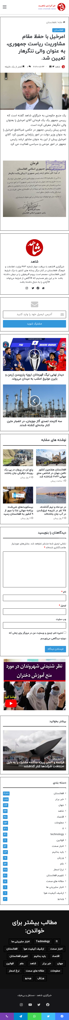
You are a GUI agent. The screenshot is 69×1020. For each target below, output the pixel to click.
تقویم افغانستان (55, 875)
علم (62, 863)
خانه (60, 22)
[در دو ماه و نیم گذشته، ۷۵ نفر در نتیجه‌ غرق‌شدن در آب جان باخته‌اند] (51, 495)
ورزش (60, 858)
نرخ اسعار (59, 869)
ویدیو (61, 899)
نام (63, 592)
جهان (61, 805)
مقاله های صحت (55, 881)
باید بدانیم (58, 852)
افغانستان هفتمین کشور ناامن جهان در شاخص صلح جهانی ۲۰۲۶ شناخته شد (51, 473)
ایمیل (62, 605)
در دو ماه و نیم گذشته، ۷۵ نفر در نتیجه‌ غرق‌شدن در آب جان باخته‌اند (51, 510)
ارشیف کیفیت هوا (54, 893)
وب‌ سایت (61, 619)
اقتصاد (60, 817)
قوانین (60, 840)
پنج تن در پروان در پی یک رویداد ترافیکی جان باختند (18, 471)
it (63, 828)
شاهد (57, 66)
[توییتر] (32, 288)
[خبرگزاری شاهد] (51, 7)
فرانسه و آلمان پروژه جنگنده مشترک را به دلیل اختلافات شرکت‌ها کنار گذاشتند (35, 764)
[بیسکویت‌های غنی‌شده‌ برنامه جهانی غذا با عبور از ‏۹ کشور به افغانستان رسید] (18, 495)
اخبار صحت (58, 846)
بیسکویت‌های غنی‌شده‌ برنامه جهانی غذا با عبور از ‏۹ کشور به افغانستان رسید (18, 510)
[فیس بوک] (37, 288)
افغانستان (51, 22)
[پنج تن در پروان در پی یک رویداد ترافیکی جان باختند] (18, 457)
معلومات (59, 822)
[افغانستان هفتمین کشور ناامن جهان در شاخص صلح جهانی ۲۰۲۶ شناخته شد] (51, 457)
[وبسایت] (42, 288)
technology (57, 834)
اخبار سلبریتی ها (55, 887)
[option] (34, 750)
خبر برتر (59, 799)
